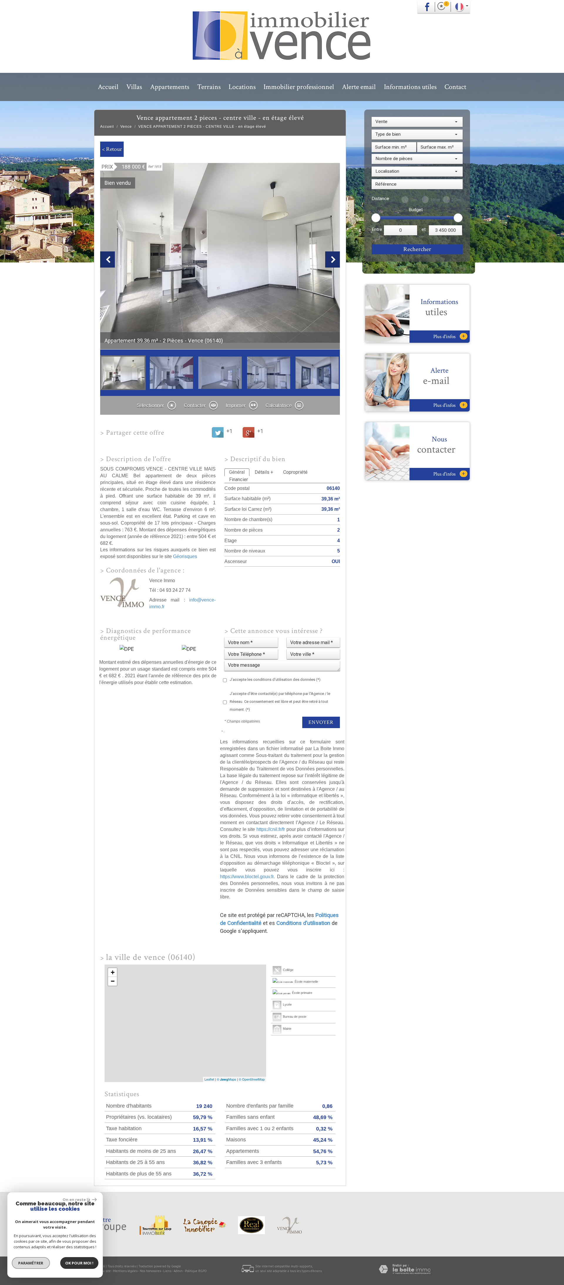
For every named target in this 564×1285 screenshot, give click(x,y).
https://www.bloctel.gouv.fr (246, 876)
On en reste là (76, 1199)
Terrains (209, 86)
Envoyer (321, 722)
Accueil (108, 86)
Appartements (169, 86)
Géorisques (185, 556)
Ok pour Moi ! (79, 1263)
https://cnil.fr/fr (270, 829)
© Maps (226, 1079)
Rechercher (417, 249)
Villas (134, 86)
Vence (126, 127)
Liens (167, 1271)
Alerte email (359, 86)
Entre (377, 229)
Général (237, 472)
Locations (242, 86)
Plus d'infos (449, 336)
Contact (455, 86)
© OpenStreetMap (252, 1079)
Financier (238, 479)
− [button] (113, 981)
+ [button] (113, 972)
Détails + (264, 472)
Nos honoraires (150, 1271)
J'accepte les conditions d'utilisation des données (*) (275, 679)
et (424, 229)
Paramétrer (31, 1263)
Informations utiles (410, 86)
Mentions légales (125, 1271)
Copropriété (295, 472)
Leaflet (209, 1079)
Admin (178, 1271)
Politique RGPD (196, 1271)
